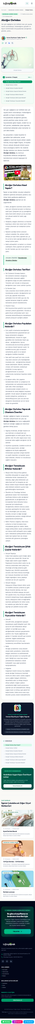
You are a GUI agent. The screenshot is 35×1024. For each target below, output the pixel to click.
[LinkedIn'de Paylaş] (9, 43)
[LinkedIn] (11, 961)
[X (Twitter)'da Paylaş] (6, 43)
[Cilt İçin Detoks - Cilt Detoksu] (17, 848)
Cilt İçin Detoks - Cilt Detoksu (13, 862)
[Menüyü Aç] (32, 3)
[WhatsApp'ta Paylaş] (2, 43)
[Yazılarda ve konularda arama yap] (27, 3)
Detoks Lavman (9, 892)
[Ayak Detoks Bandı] (17, 818)
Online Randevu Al (17, 1000)
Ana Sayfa (3, 10)
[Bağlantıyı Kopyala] (12, 43)
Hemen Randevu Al (17, 786)
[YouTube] (6, 961)
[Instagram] (2, 961)
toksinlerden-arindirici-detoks (15, 10)
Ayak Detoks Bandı (10, 831)
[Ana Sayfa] (9, 3)
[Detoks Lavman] (17, 879)
